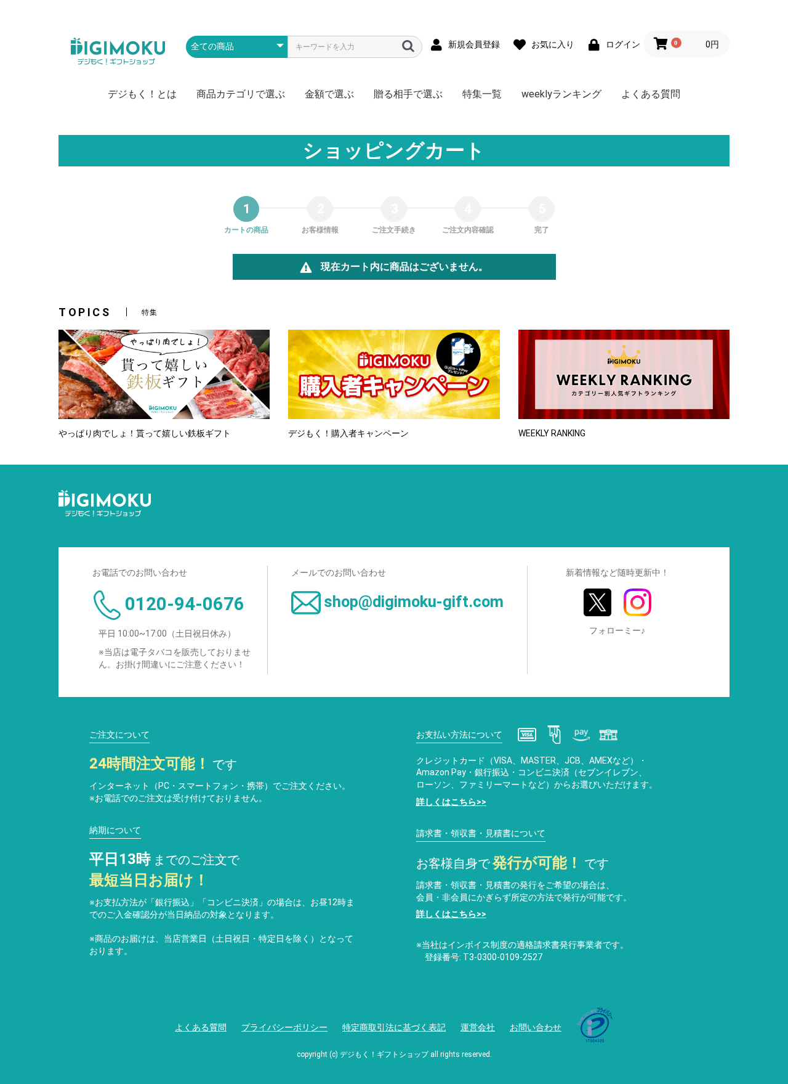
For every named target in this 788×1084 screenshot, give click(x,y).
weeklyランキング (561, 94)
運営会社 (477, 1027)
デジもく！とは (142, 94)
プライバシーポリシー (284, 1027)
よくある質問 (650, 94)
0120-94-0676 (184, 603)
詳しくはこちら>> (451, 802)
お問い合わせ (535, 1027)
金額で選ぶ (329, 94)
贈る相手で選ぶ (408, 94)
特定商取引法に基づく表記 (394, 1027)
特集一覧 (482, 94)
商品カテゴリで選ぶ (240, 94)
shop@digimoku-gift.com (414, 601)
